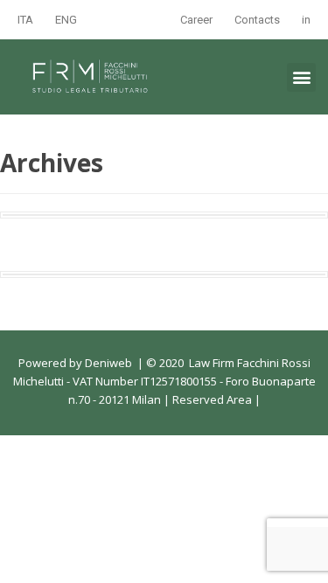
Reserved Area (211, 399)
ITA (25, 19)
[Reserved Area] (253, 399)
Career (196, 19)
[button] (301, 77)
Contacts (257, 19)
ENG (66, 19)
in (306, 19)
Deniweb (108, 363)
